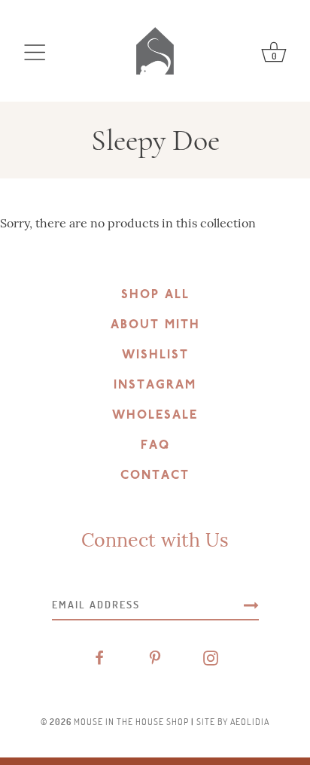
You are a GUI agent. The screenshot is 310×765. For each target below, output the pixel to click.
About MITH (155, 325)
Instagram (155, 385)
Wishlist (155, 355)
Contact (155, 476)
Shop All (155, 295)
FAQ (155, 446)
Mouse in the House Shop (131, 721)
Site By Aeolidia (232, 721)
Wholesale (155, 416)
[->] (251, 604)
